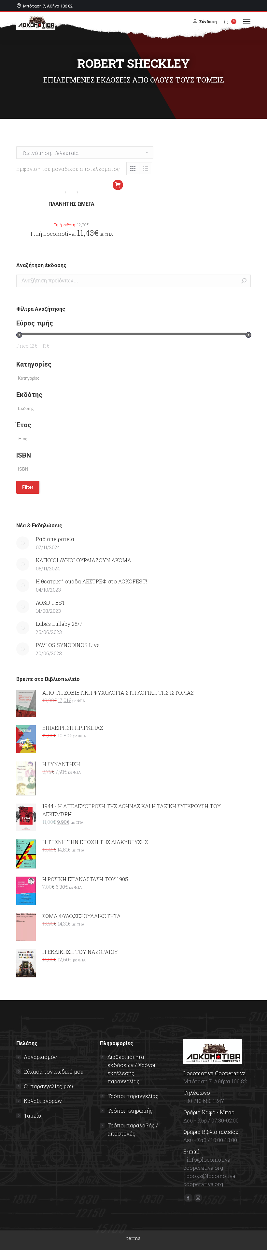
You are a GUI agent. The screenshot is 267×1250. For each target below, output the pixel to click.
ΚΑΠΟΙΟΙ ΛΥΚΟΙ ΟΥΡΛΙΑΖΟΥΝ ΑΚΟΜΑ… (85, 560)
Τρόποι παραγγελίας (133, 1095)
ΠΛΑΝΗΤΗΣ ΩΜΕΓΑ (71, 204)
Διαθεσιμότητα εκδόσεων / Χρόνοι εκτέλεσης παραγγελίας (131, 1069)
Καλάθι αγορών (43, 1100)
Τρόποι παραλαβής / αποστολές (132, 1129)
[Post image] (22, 543)
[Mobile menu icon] (247, 21)
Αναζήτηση (244, 281)
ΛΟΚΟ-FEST (50, 602)
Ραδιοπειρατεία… (56, 538)
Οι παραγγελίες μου (48, 1086)
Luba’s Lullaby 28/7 (59, 623)
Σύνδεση (208, 21)
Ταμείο (32, 1115)
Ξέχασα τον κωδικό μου (53, 1071)
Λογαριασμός (40, 1056)
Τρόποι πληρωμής (130, 1110)
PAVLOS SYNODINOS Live (68, 644)
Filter (28, 487)
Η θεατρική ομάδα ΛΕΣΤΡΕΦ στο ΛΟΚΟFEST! (91, 581)
